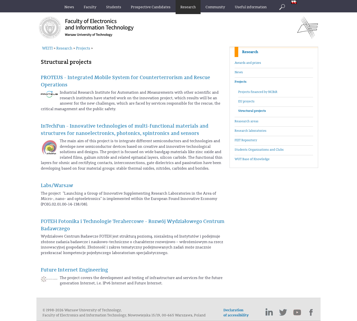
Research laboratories (250, 131)
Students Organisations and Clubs (259, 150)
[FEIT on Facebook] (311, 312)
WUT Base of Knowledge (252, 159)
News (239, 72)
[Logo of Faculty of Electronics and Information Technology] (307, 37)
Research (250, 52)
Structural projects (252, 111)
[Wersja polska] (295, 2)
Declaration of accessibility (236, 313)
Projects (240, 82)
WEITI (47, 48)
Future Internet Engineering (74, 270)
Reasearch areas (246, 121)
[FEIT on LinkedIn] (269, 312)
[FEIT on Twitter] (283, 312)
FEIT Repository (246, 140)
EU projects (246, 101)
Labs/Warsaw (57, 185)
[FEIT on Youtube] (297, 312)
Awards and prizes (248, 63)
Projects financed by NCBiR (257, 92)
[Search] (282, 7)
